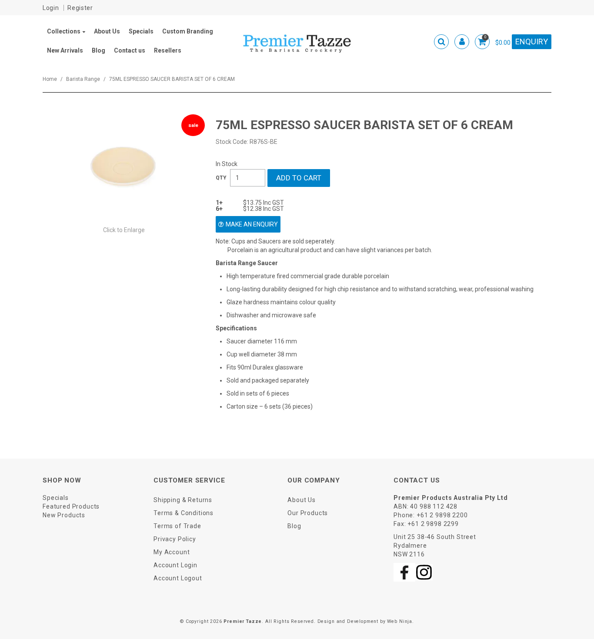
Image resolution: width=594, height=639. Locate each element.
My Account (172, 552)
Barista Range (83, 79)
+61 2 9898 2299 (433, 523)
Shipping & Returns (183, 499)
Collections (63, 31)
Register (80, 8)
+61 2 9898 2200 (442, 515)
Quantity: (221, 177)
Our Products (307, 512)
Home (50, 79)
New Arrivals (65, 50)
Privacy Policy (175, 539)
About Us (107, 31)
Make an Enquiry (252, 224)
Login (51, 8)
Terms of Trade (177, 526)
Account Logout (178, 578)
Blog (98, 50)
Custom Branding (187, 31)
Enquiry (531, 41)
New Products (64, 515)
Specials (141, 31)
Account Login (175, 565)
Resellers (167, 50)
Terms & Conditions (184, 512)
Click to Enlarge (124, 229)
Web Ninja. (400, 621)
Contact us (129, 50)
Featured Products (71, 506)
